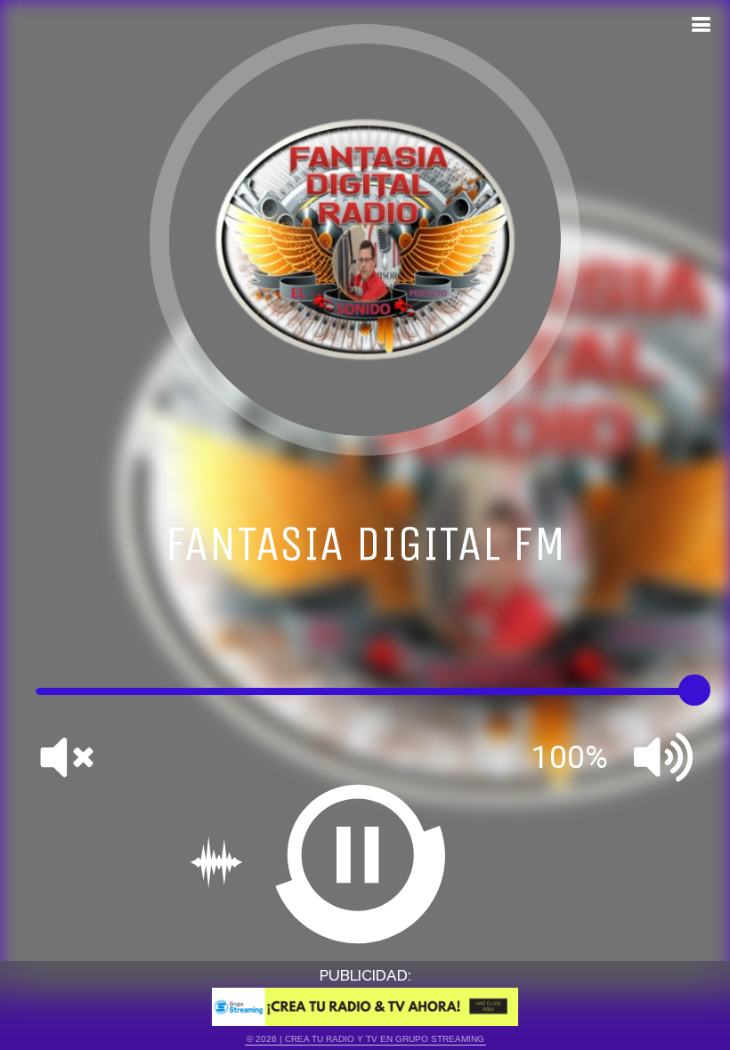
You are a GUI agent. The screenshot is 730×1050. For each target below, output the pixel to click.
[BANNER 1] (365, 1007)
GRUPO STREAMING (439, 1039)
